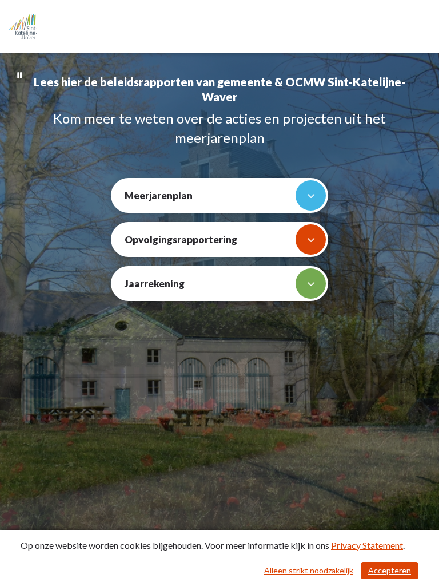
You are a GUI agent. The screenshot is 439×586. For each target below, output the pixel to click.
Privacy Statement (367, 545)
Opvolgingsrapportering (181, 239)
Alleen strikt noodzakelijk (308, 570)
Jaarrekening (155, 284)
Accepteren (389, 570)
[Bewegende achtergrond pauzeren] (20, 74)
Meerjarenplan (159, 195)
